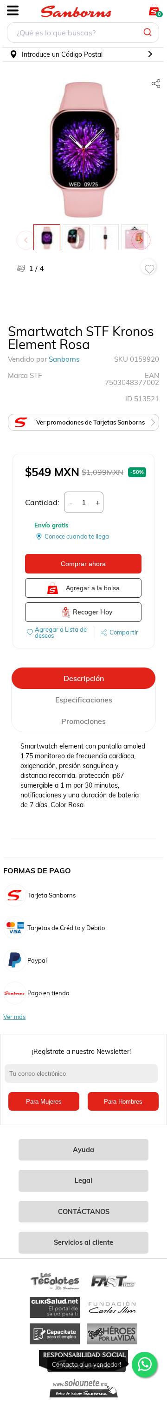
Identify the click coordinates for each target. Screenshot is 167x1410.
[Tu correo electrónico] (83, 1078)
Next (142, 236)
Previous (27, 236)
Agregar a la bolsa (93, 588)
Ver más (14, 1017)
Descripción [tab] (84, 678)
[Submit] (149, 32)
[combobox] (83, 33)
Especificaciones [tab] (83, 699)
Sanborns (64, 359)
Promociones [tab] (83, 721)
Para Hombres (123, 1101)
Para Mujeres (44, 1101)
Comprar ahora (83, 563)
